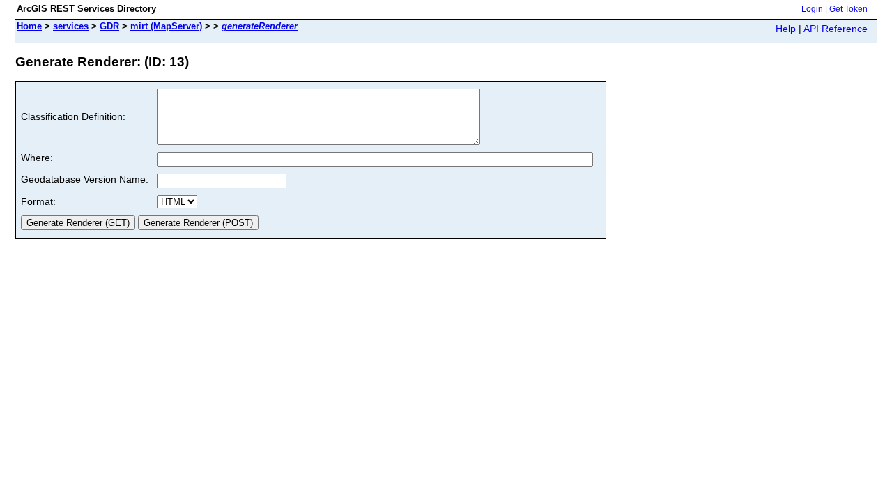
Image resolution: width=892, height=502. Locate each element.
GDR (109, 26)
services (71, 26)
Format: (38, 201)
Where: (37, 157)
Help (786, 28)
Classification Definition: (73, 116)
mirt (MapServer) (166, 26)
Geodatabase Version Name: (84, 179)
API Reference (835, 28)
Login (812, 9)
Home (29, 26)
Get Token (848, 9)
